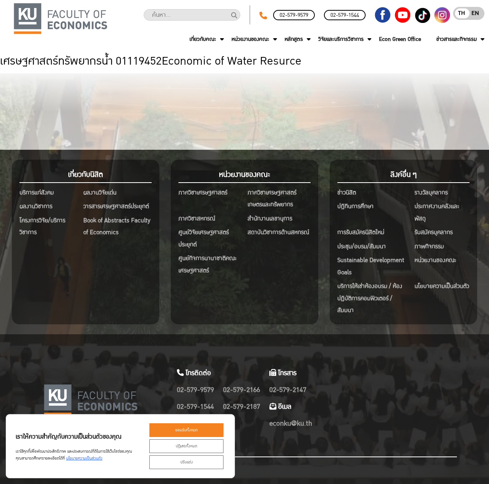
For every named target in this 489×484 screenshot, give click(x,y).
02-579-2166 (241, 389)
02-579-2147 (287, 389)
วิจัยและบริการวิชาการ (341, 39)
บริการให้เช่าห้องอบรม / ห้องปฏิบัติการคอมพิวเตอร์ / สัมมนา (369, 298)
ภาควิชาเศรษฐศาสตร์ (202, 192)
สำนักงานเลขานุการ (270, 218)
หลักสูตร (294, 39)
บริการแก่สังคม (36, 192)
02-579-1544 (344, 15)
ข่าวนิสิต (346, 192)
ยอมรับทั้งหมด (186, 430)
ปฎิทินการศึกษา (355, 206)
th (461, 13)
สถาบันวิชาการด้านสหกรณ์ (278, 232)
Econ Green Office (400, 39)
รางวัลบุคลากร (431, 192)
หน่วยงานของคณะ (250, 39)
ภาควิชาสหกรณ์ (196, 218)
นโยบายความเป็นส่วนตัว (442, 286)
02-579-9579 (294, 15)
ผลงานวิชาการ (35, 206)
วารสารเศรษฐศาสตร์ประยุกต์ (116, 206)
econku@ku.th (290, 423)
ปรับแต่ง (186, 462)
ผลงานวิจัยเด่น (100, 192)
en (475, 13)
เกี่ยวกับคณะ (202, 39)
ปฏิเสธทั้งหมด (186, 446)
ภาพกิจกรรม (429, 246)
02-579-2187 (241, 406)
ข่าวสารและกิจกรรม (456, 39)
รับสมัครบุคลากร (434, 232)
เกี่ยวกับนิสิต (85, 174)
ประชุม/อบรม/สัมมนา (361, 246)
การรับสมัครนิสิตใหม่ (360, 232)
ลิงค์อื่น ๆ (403, 174)
